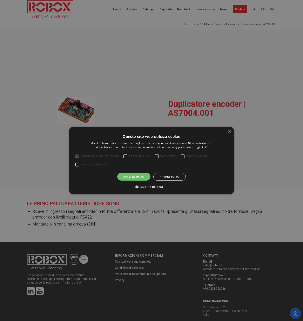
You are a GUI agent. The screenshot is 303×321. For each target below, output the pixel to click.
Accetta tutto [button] (133, 176)
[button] (151, 187)
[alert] (151, 160)
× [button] (229, 131)
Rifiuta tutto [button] (169, 176)
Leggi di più (200, 147)
